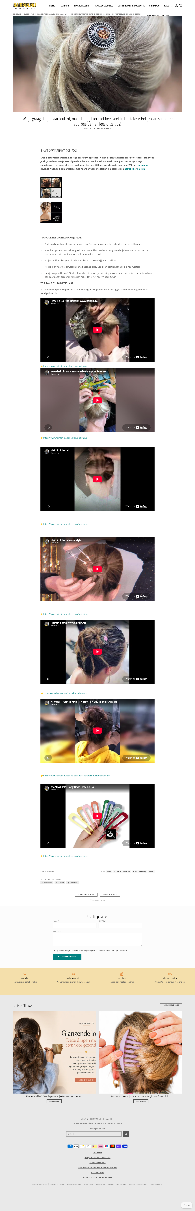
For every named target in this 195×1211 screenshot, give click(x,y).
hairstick (129, 168)
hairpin (126, 872)
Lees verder (54, 1101)
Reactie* (57, 931)
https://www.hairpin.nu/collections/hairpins (65, 366)
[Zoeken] (172, 5)
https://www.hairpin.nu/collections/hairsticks (65, 524)
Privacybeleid (89, 1184)
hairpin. (141, 168)
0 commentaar (47, 872)
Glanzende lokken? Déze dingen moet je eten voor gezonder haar (54, 1096)
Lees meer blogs (171, 1005)
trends (142, 872)
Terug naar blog (97, 900)
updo (151, 872)
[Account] (176, 5)
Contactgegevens (155, 1184)
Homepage (17, 14)
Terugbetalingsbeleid (74, 1184)
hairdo (117, 872)
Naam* (56, 921)
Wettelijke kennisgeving (138, 1184)
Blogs (26, 14)
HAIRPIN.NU (42, 1184)
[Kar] (180, 5)
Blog (109, 872)
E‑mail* (102, 921)
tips (135, 872)
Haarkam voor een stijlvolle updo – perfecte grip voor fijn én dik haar (140, 1096)
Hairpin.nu (142, 165)
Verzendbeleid (121, 1184)
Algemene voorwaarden (105, 1184)
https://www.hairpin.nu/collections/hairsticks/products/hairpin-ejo (76, 775)
